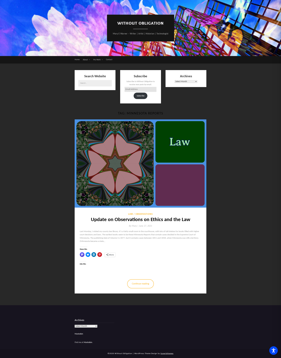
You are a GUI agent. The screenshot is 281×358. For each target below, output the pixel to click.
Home (77, 60)
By (134, 226)
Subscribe (140, 96)
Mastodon (79, 334)
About (85, 60)
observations (144, 214)
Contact (109, 60)
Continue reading (140, 284)
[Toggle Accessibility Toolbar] (273, 350)
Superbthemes (167, 353)
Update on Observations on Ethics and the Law (140, 219)
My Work (97, 60)
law (130, 214)
